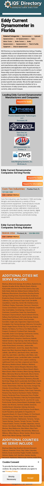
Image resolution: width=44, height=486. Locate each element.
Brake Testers (19, 41)
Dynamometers (21, 44)
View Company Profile (10, 195)
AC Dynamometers (22, 39)
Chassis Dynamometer (20, 46)
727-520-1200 (7, 192)
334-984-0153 (34, 233)
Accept (30, 478)
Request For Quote (24, 102)
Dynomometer (27, 36)
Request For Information (32, 184)
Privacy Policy (11, 471)
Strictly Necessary (11, 477)
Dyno (33, 39)
